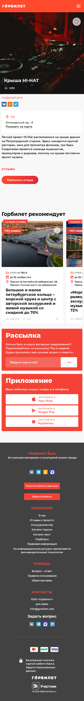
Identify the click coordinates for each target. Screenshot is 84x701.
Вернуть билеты (42, 496)
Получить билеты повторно (42, 485)
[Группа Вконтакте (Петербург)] (31, 472)
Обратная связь (42, 580)
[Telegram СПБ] (38, 472)
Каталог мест (42, 534)
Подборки (42, 539)
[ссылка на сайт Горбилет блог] (42, 453)
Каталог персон (42, 529)
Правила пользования (42, 575)
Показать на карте (19, 126)
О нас (42, 515)
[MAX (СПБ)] (52, 472)
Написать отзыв (20, 180)
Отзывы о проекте (42, 520)
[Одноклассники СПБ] (45, 472)
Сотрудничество (42, 524)
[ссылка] (32, 244)
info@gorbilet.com (42, 608)
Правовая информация (42, 543)
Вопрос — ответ (42, 571)
